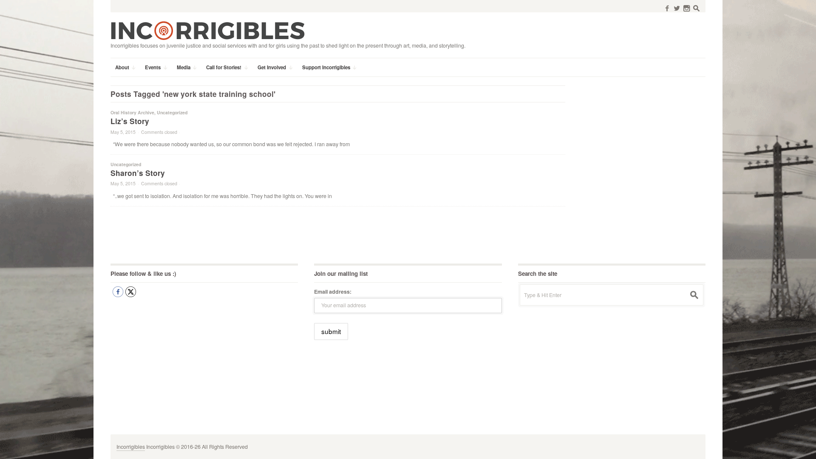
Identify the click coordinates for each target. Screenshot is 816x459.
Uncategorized (172, 112)
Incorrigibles (130, 446)
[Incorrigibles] (207, 30)
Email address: (332, 291)
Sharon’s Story (137, 173)
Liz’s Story (129, 121)
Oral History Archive (132, 112)
